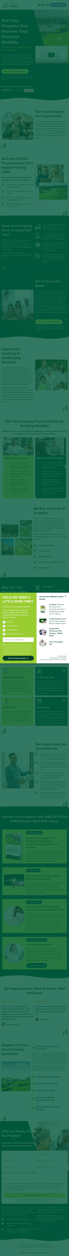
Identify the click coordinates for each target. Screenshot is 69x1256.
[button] (65, 596)
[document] (34, 628)
